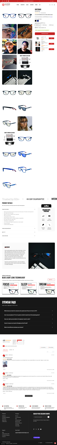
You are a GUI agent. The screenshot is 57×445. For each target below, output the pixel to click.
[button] (55, 443)
